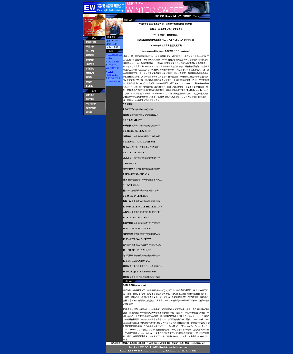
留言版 (89, 112)
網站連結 (90, 99)
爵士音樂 (90, 51)
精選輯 (89, 82)
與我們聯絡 (91, 108)
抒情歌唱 (90, 55)
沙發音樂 (90, 60)
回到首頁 (90, 95)
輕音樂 (89, 77)
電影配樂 (90, 73)
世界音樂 (90, 46)
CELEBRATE (113, 61)
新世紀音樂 (91, 42)
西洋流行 (90, 68)
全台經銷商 (91, 103)
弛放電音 (90, 64)
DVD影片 (90, 86)
